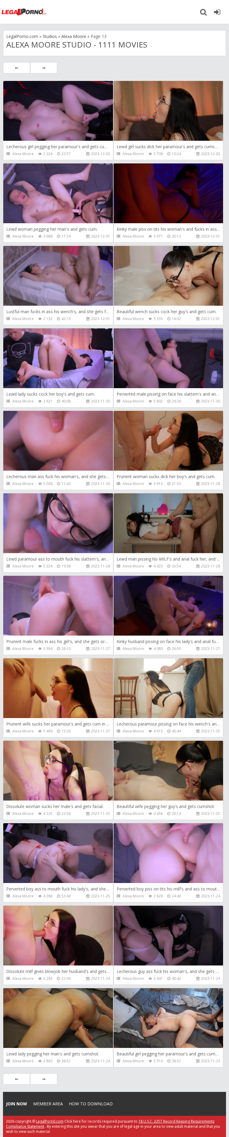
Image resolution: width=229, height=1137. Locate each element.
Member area (48, 1104)
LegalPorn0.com (50, 1121)
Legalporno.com (23, 12)
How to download (91, 1104)
